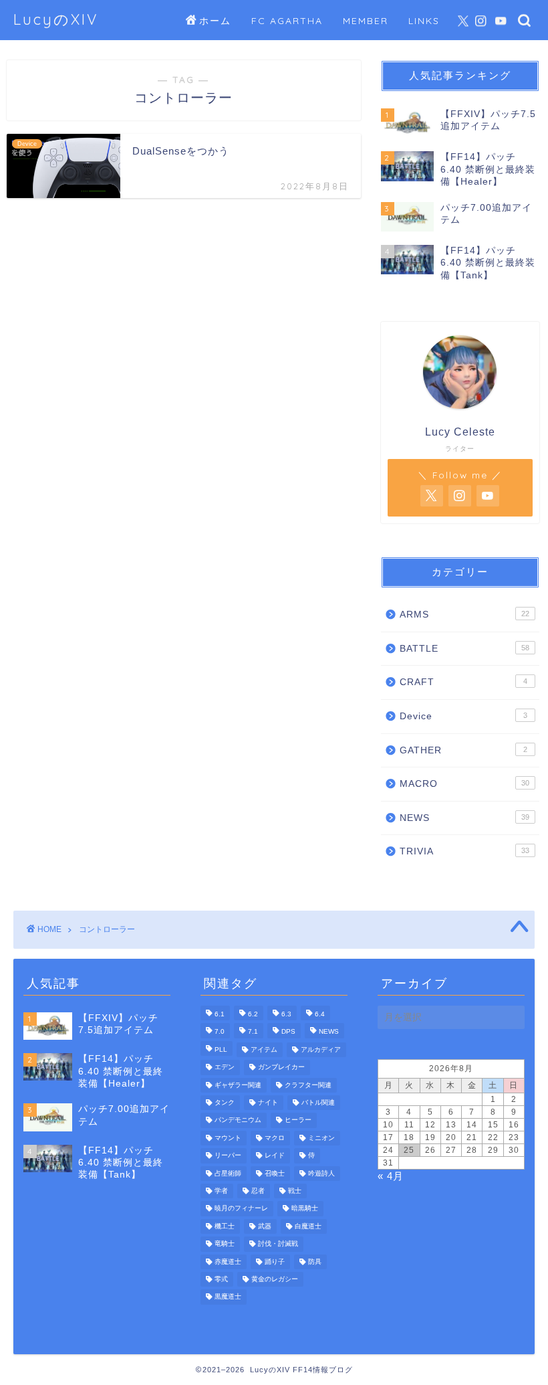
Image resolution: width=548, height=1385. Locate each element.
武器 (264, 1226)
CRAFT (463, 682)
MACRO (464, 784)
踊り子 (275, 1261)
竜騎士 (225, 1244)
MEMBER (365, 21)
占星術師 (228, 1173)
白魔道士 (308, 1226)
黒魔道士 (228, 1297)
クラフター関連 (308, 1085)
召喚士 (275, 1173)
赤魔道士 (228, 1261)
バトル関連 (318, 1102)
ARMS (464, 615)
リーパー (228, 1156)
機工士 (225, 1226)
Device (463, 716)
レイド (275, 1156)
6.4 (320, 1014)
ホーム (215, 21)
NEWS (464, 818)
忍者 (258, 1190)
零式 (221, 1279)
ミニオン (321, 1137)
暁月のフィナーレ (241, 1208)
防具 (314, 1261)
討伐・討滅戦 (278, 1244)
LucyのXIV (55, 19)
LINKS (424, 21)
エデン (225, 1067)
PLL (221, 1049)
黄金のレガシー (274, 1279)
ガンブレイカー (281, 1067)
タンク (225, 1102)
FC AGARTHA (287, 21)
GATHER (463, 750)
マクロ (275, 1137)
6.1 (220, 1014)
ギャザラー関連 (238, 1085)
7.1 (253, 1032)
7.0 (220, 1032)
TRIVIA (464, 851)
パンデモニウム (238, 1120)
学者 (221, 1190)
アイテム (264, 1049)
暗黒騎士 (304, 1208)
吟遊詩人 (321, 1173)
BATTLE (464, 649)
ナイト (268, 1102)
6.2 (253, 1014)
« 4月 (391, 1176)
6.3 (286, 1014)
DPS (288, 1032)
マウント (228, 1137)
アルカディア (321, 1049)
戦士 (294, 1190)
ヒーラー (298, 1120)
